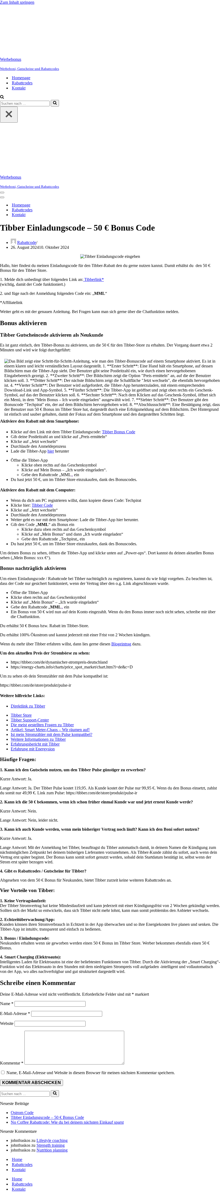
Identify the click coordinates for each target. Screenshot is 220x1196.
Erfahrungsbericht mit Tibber (35, 744)
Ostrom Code (22, 1112)
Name (6, 1003)
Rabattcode (26, 242)
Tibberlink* (93, 279)
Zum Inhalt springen (17, 2)
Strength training (50, 1145)
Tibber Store (21, 715)
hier (50, 451)
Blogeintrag (121, 644)
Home (17, 1159)
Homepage (21, 78)
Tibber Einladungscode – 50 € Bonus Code (47, 1117)
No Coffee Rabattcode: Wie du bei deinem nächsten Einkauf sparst (67, 1122)
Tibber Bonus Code (118, 432)
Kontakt (18, 88)
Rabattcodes (22, 83)
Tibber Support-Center (30, 720)
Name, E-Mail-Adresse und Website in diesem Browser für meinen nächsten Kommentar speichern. (90, 1072)
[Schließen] (9, 115)
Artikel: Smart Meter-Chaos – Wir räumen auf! (50, 729)
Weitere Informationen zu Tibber (38, 739)
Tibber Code (42, 505)
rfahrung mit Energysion (34, 749)
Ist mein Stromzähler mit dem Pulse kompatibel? (51, 734)
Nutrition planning (52, 1150)
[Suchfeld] (2, 97)
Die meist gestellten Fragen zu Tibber (42, 725)
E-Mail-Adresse (15, 1013)
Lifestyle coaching (52, 1140)
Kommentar (11, 1063)
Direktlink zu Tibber (28, 706)
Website (6, 1023)
